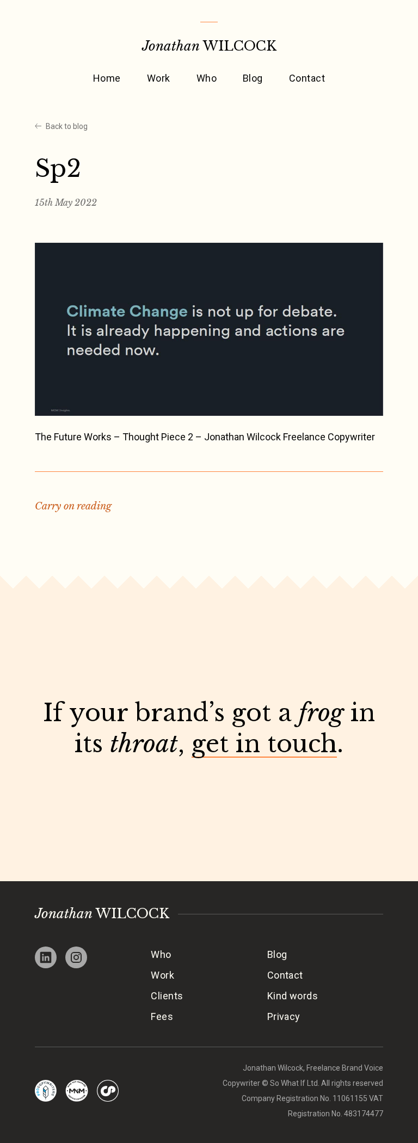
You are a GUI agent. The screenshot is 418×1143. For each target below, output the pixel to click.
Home (107, 78)
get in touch (264, 744)
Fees (162, 1016)
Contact (307, 78)
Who (206, 78)
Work (158, 78)
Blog (253, 78)
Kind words (292, 995)
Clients (167, 995)
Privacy (283, 1016)
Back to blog (67, 126)
